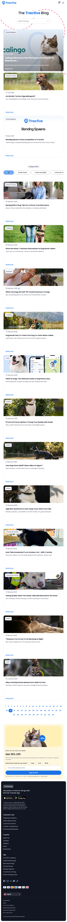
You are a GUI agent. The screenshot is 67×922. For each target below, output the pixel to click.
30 (49, 711)
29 (45, 711)
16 (53, 706)
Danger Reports (8, 869)
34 (14, 715)
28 (41, 711)
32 (56, 711)
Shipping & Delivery (10, 818)
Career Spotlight (40, 172)
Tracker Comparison (10, 826)
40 (37, 715)
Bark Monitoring (8, 863)
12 (39, 706)
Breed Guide (22, 172)
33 (60, 711)
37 (26, 715)
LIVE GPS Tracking (9, 858)
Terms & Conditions (8, 905)
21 (14, 711)
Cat (39, 763)
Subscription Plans (9, 821)
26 (33, 711)
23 (22, 711)
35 (18, 715)
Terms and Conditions (33, 776)
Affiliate (6, 843)
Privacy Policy (44, 776)
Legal (4, 903)
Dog (32, 763)
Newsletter (7, 849)
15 (50, 706)
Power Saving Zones (10, 875)
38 (30, 715)
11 (36, 706)
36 (22, 715)
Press (5, 846)
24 (26, 711)
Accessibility (6, 900)
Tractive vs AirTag (9, 872)
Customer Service (9, 824)
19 (7, 711)
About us (6, 838)
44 (53, 715)
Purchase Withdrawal (10, 829)
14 (46, 706)
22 (18, 711)
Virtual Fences (8, 866)
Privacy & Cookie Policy (9, 910)
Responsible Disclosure (9, 908)
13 (43, 706)
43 (49, 715)
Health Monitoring (9, 861)
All (9, 172)
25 (29, 711)
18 (61, 706)
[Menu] (63, 3)
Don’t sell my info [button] (8, 912)
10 (33, 706)
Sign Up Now (33, 773)
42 (45, 715)
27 (37, 711)
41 (41, 715)
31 (52, 711)
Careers (6, 841)
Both (46, 763)
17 (57, 706)
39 (33, 715)
